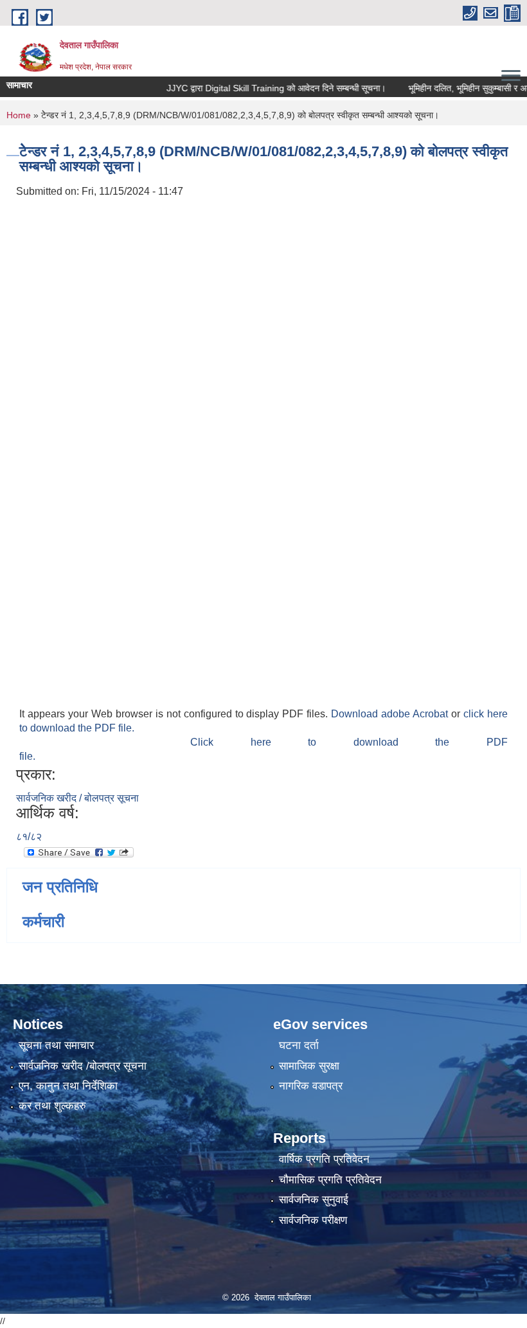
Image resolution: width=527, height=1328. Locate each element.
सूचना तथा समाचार (56, 1045)
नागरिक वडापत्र (311, 1086)
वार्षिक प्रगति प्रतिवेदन (324, 1159)
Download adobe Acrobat (391, 713)
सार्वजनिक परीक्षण (313, 1220)
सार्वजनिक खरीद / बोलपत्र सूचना (77, 798)
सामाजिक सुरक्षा (309, 1066)
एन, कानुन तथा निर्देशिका (68, 1086)
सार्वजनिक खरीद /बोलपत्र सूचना (83, 1066)
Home (18, 115)
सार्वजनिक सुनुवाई (313, 1200)
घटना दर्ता (299, 1045)
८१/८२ (29, 836)
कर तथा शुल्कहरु (52, 1106)
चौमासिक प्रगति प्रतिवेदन (330, 1180)
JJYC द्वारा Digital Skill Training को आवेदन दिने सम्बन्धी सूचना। (262, 88)
